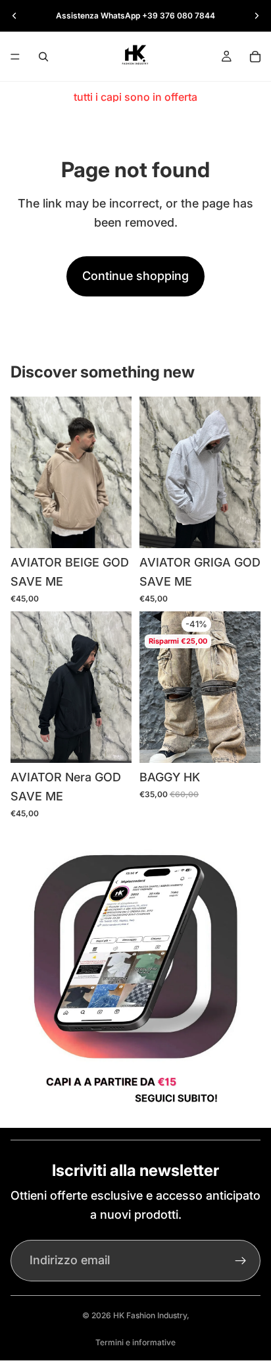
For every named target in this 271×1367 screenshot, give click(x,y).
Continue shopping (135, 276)
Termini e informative (135, 1342)
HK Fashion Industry (150, 1315)
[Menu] (15, 57)
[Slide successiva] (256, 15)
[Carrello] (255, 56)
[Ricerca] (43, 56)
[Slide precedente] (14, 15)
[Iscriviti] (241, 1261)
